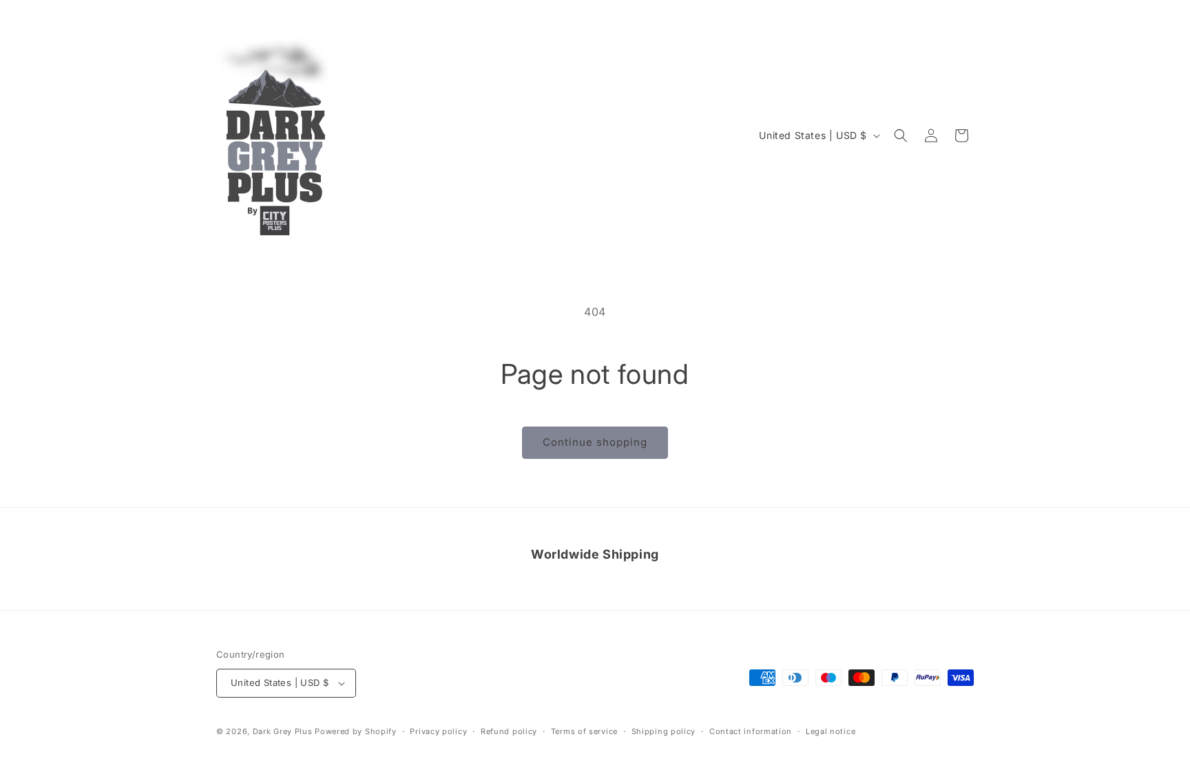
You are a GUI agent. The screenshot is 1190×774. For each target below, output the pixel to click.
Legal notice (830, 731)
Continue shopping (595, 442)
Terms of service (584, 731)
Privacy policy (438, 731)
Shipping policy (663, 731)
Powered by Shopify (356, 731)
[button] (901, 135)
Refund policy (509, 731)
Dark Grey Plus (283, 731)
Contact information (750, 731)
